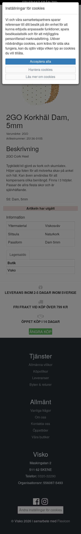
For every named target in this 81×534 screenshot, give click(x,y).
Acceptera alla (40, 61)
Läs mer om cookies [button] (40, 76)
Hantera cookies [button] (40, 69)
